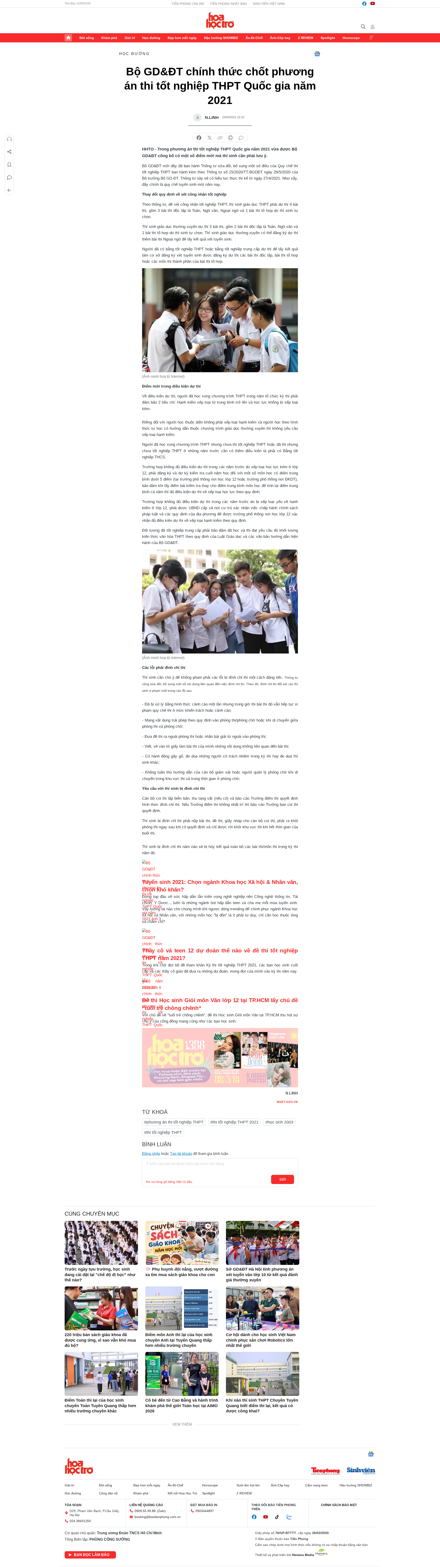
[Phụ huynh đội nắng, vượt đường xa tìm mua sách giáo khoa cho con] (182, 1243)
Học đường (151, 38)
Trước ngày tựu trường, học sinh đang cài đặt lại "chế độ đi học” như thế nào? (100, 1274)
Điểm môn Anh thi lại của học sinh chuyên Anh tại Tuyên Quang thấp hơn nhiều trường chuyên (178, 1340)
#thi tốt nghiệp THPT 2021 (234, 1122)
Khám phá (109, 38)
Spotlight (328, 38)
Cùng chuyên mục (92, 1214)
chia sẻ (199, 137)
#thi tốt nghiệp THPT (163, 1132)
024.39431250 (80, 1521)
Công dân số (108, 1493)
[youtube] (372, 3)
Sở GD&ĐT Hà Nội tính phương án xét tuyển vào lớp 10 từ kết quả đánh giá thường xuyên (262, 1274)
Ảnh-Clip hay (280, 38)
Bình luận (9, 177)
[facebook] (364, 3)
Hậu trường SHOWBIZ (221, 38)
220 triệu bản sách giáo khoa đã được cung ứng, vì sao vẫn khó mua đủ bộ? (100, 1340)
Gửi (283, 1179)
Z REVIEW (305, 38)
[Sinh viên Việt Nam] (361, 1471)
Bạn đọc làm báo (91, 1555)
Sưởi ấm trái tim (248, 1485)
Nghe (9, 139)
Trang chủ (68, 37)
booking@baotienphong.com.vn (158, 1517)
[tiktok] (279, 1517)
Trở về (9, 190)
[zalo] (292, 1517)
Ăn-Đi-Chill (254, 38)
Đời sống (87, 38)
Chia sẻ (9, 151)
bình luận (241, 137)
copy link (220, 137)
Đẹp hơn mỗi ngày (182, 38)
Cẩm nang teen (316, 1485)
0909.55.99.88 (145, 1511)
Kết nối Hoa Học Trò (182, 1493)
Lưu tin (9, 164)
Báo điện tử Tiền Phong (220, 20)
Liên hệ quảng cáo (146, 1505)
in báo (230, 137)
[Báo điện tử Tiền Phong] (325, 1471)
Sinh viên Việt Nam (269, 3)
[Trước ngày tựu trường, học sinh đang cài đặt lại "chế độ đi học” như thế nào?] (101, 1243)
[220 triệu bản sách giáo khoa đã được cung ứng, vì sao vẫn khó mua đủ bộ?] (101, 1308)
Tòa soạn (73, 1505)
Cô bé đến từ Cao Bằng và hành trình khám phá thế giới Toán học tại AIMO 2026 (181, 1405)
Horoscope (351, 38)
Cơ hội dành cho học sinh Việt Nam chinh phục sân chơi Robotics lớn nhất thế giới (261, 1340)
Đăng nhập (151, 1154)
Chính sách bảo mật (339, 1505)
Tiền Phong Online (187, 3)
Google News (317, 53)
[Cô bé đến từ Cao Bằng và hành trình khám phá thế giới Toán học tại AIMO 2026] (182, 1374)
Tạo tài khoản (181, 1154)
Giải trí (130, 38)
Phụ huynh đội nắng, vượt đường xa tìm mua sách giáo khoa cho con (181, 1272)
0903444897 (204, 1511)
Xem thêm (371, 37)
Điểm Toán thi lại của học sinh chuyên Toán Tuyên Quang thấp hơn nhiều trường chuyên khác (100, 1405)
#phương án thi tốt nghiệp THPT (174, 1122)
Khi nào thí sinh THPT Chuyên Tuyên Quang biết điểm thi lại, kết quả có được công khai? (262, 1405)
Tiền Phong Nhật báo (228, 3)
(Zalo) (161, 1511)
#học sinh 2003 (279, 1122)
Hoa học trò (79, 1466)
